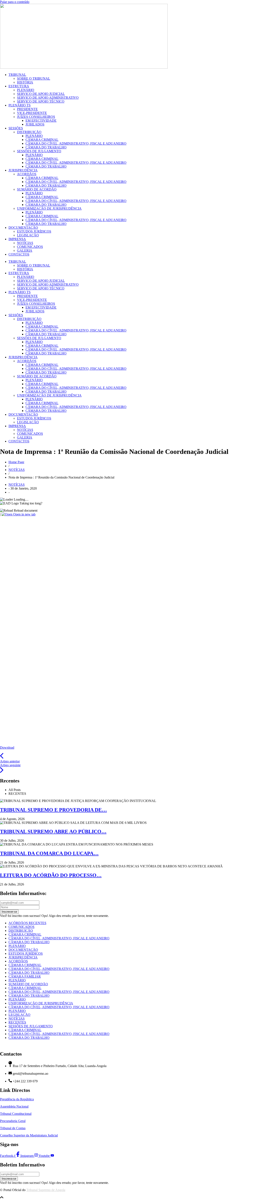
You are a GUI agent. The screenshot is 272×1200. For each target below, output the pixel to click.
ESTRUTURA (18, 86)
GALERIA (24, 250)
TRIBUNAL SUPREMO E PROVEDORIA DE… (53, 810)
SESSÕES (15, 128)
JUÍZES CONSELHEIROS (36, 117)
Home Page (16, 462)
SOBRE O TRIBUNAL (33, 78)
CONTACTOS (18, 254)
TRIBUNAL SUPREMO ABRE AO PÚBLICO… (53, 831)
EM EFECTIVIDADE (41, 120)
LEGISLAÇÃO (28, 235)
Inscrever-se (9, 911)
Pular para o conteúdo (14, 2)
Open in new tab (23, 514)
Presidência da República (17, 1099)
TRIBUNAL (17, 74)
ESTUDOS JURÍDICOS (34, 231)
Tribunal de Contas (13, 1128)
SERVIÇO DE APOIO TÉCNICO (40, 101)
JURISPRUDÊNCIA (23, 170)
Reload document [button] (25, 510)
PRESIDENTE (27, 109)
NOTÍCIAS (25, 243)
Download (7, 747)
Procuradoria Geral (13, 1121)
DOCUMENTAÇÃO (23, 227)
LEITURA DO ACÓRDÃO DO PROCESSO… (51, 875)
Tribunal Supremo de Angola (45, 1190)
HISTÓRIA (25, 82)
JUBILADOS (35, 124)
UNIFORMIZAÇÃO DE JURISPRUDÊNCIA (49, 208)
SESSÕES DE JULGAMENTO (39, 151)
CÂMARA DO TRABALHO (46, 147)
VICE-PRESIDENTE (32, 113)
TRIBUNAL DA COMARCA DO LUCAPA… (49, 853)
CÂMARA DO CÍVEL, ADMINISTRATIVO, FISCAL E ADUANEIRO (76, 143)
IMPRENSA (17, 239)
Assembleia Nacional (14, 1106)
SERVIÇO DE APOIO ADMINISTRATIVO (48, 97)
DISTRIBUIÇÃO (29, 132)
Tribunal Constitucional (15, 1113)
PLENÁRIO (25, 90)
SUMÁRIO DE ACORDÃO (37, 189)
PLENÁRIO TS (19, 105)
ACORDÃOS (26, 174)
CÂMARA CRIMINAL (42, 139)
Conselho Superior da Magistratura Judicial (29, 1135)
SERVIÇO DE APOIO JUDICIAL (41, 94)
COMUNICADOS (30, 246)
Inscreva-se (9, 1178)
